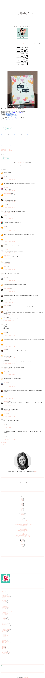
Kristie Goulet (6, 187)
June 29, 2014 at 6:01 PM (9, 398)
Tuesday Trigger (5, 648)
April (22, 540)
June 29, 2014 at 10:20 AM (10, 374)
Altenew (3, 591)
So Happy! (23, 533)
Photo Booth (12, 46)
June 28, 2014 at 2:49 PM (9, 263)
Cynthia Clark (6, 271)
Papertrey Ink (4, 631)
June (22, 519)
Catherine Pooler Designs (6, 597)
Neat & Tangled (23, 39)
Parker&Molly (22, 13)
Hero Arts (4, 612)
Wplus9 (3, 656)
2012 (22, 546)
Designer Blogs (25, 677)
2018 (22, 505)
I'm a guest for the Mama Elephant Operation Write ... (23, 524)
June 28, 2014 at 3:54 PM (9, 274)
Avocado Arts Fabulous (23, 529)
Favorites (21, 19)
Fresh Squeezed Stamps (6, 609)
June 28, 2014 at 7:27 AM (9, 207)
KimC (5, 338)
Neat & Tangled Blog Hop (23, 520)
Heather (5, 418)
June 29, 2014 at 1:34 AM (9, 346)
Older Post (3, 444)
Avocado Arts (4, 595)
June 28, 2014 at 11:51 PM (9, 335)
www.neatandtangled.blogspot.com (17, 112)
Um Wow (3, 649)
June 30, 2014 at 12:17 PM (9, 427)
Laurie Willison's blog (13, 108)
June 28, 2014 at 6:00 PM (9, 291)
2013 (21, 545)
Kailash (5, 215)
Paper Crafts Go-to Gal (6, 628)
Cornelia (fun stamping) (7, 220)
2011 (21, 548)
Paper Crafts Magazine (6, 629)
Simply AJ (5, 317)
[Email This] (26, 162)
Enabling (3, 605)
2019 (22, 504)
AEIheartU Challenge (23, 525)
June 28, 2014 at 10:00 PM (9, 320)
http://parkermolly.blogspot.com (12, 117)
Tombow (3, 647)
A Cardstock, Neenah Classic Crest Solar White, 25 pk (30, 139)
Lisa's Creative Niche (7, 407)
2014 (21, 510)
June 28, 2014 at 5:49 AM (9, 185)
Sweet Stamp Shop (5, 641)
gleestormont (6, 255)
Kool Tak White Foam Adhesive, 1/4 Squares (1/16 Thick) (3, 150)
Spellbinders (4, 640)
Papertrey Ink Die (5, 633)
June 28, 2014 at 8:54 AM (9, 230)
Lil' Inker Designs (5, 619)
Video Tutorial (4, 651)
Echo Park (4, 601)
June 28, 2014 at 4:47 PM (9, 280)
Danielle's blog (32, 43)
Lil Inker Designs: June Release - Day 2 (23, 536)
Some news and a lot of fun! (23, 530)
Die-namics (4, 600)
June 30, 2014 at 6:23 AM (9, 421)
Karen (5, 294)
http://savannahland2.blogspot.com (13, 120)
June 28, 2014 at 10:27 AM (10, 247)
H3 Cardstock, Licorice (23, 138)
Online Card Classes (5, 626)
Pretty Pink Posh (5, 635)
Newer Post (41, 444)
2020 (22, 503)
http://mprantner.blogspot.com (11, 114)
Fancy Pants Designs (5, 607)
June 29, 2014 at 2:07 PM (9, 386)
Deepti (5, 198)
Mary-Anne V (6, 283)
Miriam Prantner (6, 299)
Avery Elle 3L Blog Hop (23, 528)
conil (4, 244)
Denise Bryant (6, 238)
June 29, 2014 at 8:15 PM (9, 416)
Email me (35, 471)
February (22, 543)
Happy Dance (6, 382)
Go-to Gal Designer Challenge (7, 611)
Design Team (35, 19)
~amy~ (5, 176)
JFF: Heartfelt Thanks (23, 531)
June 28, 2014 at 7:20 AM (9, 201)
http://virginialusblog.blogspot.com (10, 119)
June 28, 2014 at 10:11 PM (9, 329)
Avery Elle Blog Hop (23, 534)
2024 (22, 498)
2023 (22, 499)
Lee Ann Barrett (6, 305)
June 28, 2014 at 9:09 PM (9, 308)
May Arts (3, 622)
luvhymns (5, 343)
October (22, 514)
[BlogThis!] (27, 162)
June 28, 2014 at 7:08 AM (9, 190)
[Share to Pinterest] (30, 162)
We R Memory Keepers (6, 652)
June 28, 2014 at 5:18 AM (9, 173)
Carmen (5, 332)
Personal (3, 634)
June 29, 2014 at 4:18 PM (9, 393)
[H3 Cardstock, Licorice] (21, 134)
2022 (22, 500)
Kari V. (5, 226)
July (22, 518)
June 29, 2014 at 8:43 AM (9, 368)
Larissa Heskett (6, 401)
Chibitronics (4, 599)
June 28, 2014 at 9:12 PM (9, 314)
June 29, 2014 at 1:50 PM (9, 379)
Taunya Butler (6, 413)
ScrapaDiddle (6, 249)
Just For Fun (4, 617)
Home (8, 19)
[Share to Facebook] (29, 162)
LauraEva (5, 354)
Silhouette (4, 636)
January (22, 544)
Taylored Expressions (5, 642)
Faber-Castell (4, 606)
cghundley (5, 322)
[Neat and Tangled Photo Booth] (1, 134)
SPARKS (3, 639)
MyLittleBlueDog (6, 260)
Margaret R (5, 266)
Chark (5, 436)
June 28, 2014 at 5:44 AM (9, 179)
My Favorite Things (5, 623)
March (22, 541)
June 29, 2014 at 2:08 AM (9, 352)
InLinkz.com (2, 154)
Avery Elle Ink (4, 594)
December (22, 511)
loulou (5, 349)
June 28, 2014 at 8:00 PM (9, 302)
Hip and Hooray (5, 613)
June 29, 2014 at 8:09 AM (9, 363)
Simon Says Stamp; (5, 637)
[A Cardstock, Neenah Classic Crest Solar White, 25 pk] (27, 134)
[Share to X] (28, 162)
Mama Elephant (4, 620)
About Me (14, 19)
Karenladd (5, 277)
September (22, 515)
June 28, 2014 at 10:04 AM (10, 241)
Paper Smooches (5, 630)
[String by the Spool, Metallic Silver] (14, 134)
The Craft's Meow (5, 645)
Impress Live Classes (5, 616)
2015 (22, 509)
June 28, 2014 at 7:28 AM (9, 212)
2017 (22, 506)
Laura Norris (6, 371)
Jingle (4, 424)
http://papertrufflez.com (9, 113)
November (22, 513)
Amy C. (5, 377)
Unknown (5, 171)
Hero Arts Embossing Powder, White (10, 150)
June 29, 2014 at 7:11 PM (9, 405)
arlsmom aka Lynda (7, 288)
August (22, 516)
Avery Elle (4, 592)
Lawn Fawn (4, 618)
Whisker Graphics (5, 653)
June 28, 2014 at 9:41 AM (9, 236)
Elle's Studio (4, 602)
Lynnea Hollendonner (7, 193)
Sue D (5, 209)
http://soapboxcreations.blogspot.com (12, 118)
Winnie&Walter (4, 654)
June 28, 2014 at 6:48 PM (9, 297)
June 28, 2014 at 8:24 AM (9, 218)
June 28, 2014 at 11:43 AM (10, 252)
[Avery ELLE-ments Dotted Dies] (8, 134)
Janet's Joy (5, 395)
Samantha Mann (6, 389)
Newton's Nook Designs (6, 625)
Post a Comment (3, 442)
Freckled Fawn (4, 608)
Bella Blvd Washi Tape (6, 596)
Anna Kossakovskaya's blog (19, 43)
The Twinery (4, 646)
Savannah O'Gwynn (7, 430)
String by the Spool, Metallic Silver (16, 138)
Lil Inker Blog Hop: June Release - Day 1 (23, 538)
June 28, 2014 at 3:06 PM (9, 269)
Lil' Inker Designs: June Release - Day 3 (23, 535)
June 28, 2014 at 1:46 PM (9, 258)
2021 (22, 502)
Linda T (5, 365)
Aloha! (23, 521)
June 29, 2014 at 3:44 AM (9, 357)
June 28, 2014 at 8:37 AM (9, 223)
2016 (22, 508)
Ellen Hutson (4, 603)
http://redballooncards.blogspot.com (11, 115)
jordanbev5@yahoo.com (8, 310)
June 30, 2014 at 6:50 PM (9, 433)
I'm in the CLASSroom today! (23, 523)
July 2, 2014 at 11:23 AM (9, 439)
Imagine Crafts (4, 614)
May (22, 539)
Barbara (5, 233)
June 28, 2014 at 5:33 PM (9, 285)
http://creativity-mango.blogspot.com (14, 116)
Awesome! (23, 526)
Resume (28, 19)
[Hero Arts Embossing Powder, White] (10, 145)
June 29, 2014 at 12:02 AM (10, 341)
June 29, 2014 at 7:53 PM (9, 410)
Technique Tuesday (5, 643)
